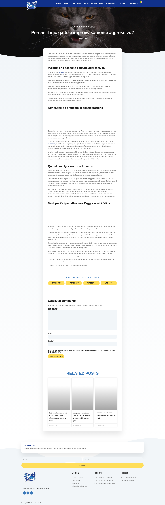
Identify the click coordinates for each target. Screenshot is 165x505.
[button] (56, 283)
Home (58, 3)
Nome (50, 333)
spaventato (51, 144)
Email (51, 341)
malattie (61, 72)
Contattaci (133, 3)
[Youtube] (31, 493)
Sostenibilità (112, 3)
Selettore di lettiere (93, 3)
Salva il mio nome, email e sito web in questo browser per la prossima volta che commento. (81, 351)
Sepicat (67, 3)
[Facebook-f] (24, 493)
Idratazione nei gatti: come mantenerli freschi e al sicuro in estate (106, 415)
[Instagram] (28, 493)
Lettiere (77, 3)
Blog (122, 3)
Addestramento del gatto (82, 26)
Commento (53, 309)
